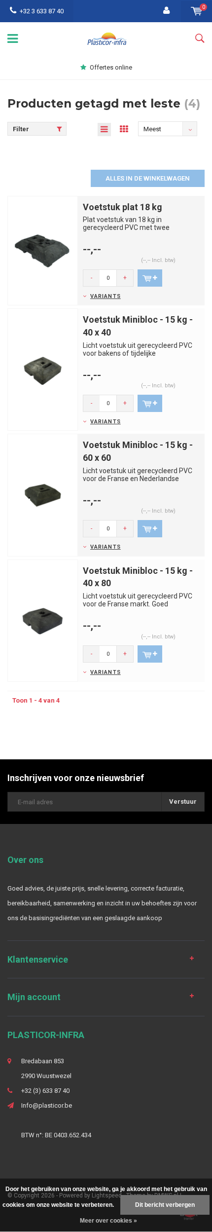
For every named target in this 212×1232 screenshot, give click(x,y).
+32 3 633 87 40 (42, 11)
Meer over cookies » (108, 1220)
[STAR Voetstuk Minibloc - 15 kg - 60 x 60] (42, 494)
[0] (196, 11)
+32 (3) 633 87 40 (45, 1090)
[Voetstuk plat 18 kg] (42, 250)
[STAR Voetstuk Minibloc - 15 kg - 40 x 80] (42, 620)
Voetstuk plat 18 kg (122, 207)
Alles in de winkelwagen (148, 178)
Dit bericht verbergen (165, 1204)
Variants (105, 296)
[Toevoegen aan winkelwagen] (150, 278)
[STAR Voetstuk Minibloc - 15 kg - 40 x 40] (42, 369)
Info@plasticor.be (46, 1105)
